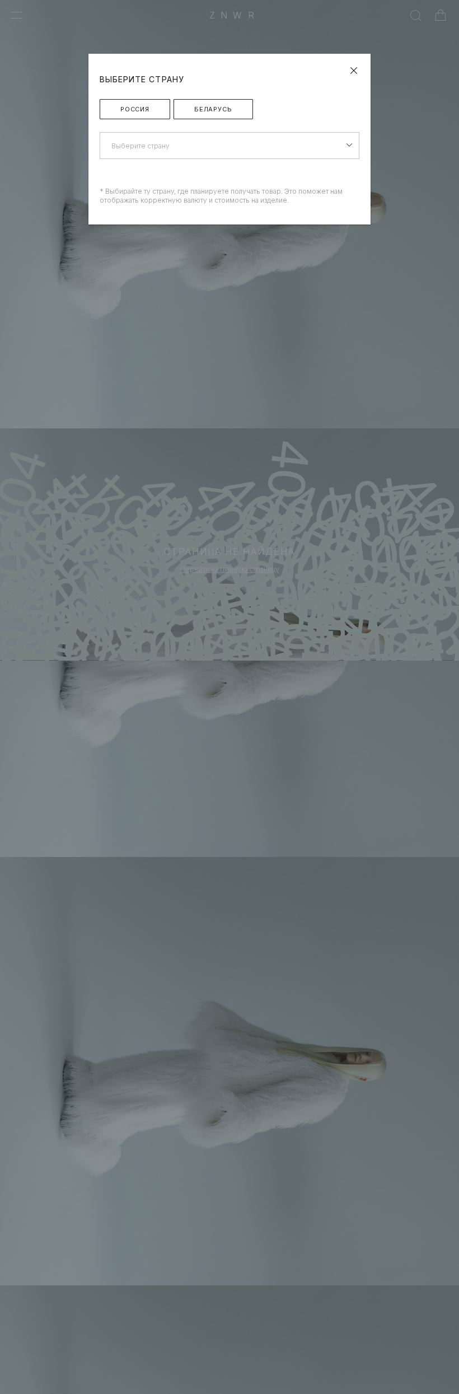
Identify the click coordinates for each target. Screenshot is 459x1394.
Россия (134, 109)
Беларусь (213, 109)
